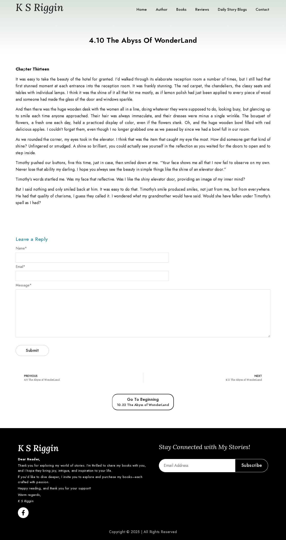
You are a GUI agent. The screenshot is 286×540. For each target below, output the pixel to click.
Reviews (202, 9)
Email (20, 267)
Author (161, 9)
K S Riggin (39, 7)
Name (21, 248)
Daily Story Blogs (232, 9)
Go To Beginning (143, 402)
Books (181, 9)
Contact (262, 9)
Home (142, 9)
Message (24, 285)
